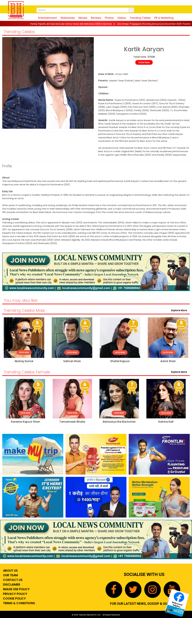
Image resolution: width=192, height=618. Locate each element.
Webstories (67, 18)
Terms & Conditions (18, 603)
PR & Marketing (164, 18)
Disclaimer (11, 584)
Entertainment (47, 18)
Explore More (179, 310)
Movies (82, 18)
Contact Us (12, 580)
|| (125, 23)
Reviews (96, 18)
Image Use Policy (16, 589)
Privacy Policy (14, 594)
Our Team (10, 575)
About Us (10, 570)
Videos (121, 18)
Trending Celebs (140, 18)
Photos (109, 18)
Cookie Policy (14, 598)
